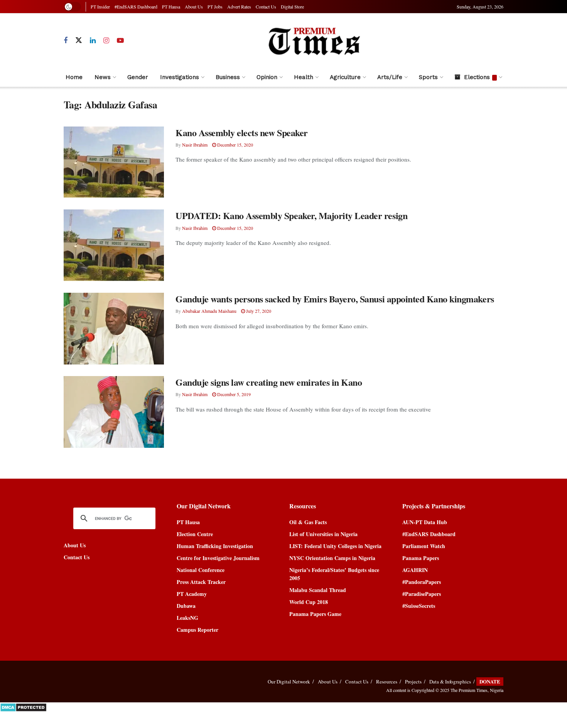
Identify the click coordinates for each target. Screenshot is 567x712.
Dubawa (186, 606)
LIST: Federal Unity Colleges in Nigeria (335, 546)
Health (303, 77)
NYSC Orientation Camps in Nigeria (332, 558)
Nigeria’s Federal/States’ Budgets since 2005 (334, 574)
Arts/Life (389, 77)
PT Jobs (215, 6)
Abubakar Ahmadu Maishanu (209, 311)
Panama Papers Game (315, 614)
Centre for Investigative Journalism (218, 558)
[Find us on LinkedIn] (93, 40)
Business (228, 77)
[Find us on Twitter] (78, 40)
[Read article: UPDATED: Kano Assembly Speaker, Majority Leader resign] (114, 245)
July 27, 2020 (258, 311)
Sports (428, 77)
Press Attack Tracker (201, 582)
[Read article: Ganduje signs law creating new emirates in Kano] (114, 412)
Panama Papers (420, 558)
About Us (194, 6)
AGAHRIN (415, 570)
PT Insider (100, 6)
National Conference (200, 570)
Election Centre (195, 534)
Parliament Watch (423, 546)
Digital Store (292, 6)
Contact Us (266, 6)
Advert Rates (239, 6)
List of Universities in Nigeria (323, 534)
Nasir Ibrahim (195, 145)
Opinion (266, 77)
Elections (477, 77)
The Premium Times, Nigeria (477, 690)
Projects (413, 681)
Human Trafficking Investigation (215, 546)
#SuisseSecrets (418, 606)
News (102, 77)
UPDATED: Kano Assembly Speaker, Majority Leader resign (291, 215)
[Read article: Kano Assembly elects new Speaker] (114, 162)
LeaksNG (187, 618)
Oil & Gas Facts (308, 522)
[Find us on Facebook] (66, 40)
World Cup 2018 (308, 602)
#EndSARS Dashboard (136, 6)
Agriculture (345, 77)
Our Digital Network (289, 681)
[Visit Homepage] (313, 40)
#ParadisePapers (421, 594)
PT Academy (192, 594)
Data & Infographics (450, 681)
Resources (386, 681)
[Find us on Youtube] (120, 40)
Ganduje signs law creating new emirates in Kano (269, 382)
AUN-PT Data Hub (424, 522)
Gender (137, 77)
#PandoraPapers (421, 582)
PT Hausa (171, 6)
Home (74, 77)
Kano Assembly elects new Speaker (242, 132)
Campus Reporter (197, 630)
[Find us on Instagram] (106, 40)
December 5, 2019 (233, 394)
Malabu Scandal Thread (317, 590)
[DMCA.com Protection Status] (23, 706)
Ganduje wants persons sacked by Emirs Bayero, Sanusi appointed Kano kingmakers (335, 298)
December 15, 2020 (234, 145)
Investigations (179, 77)
